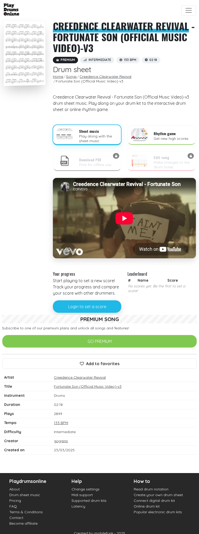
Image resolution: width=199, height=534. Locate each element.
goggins (61, 441)
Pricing (15, 500)
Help (77, 481)
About (14, 489)
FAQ (13, 506)
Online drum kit (147, 506)
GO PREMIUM (100, 341)
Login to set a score (87, 306)
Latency (78, 506)
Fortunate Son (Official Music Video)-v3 (88, 386)
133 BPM (61, 422)
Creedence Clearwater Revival (121, 26)
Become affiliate (23, 523)
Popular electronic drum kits (158, 512)
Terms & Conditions (26, 512)
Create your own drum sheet (158, 495)
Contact (16, 517)
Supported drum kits (89, 500)
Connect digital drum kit (154, 500)
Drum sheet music (24, 495)
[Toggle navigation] (188, 10)
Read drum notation (151, 489)
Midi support (82, 495)
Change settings (86, 489)
